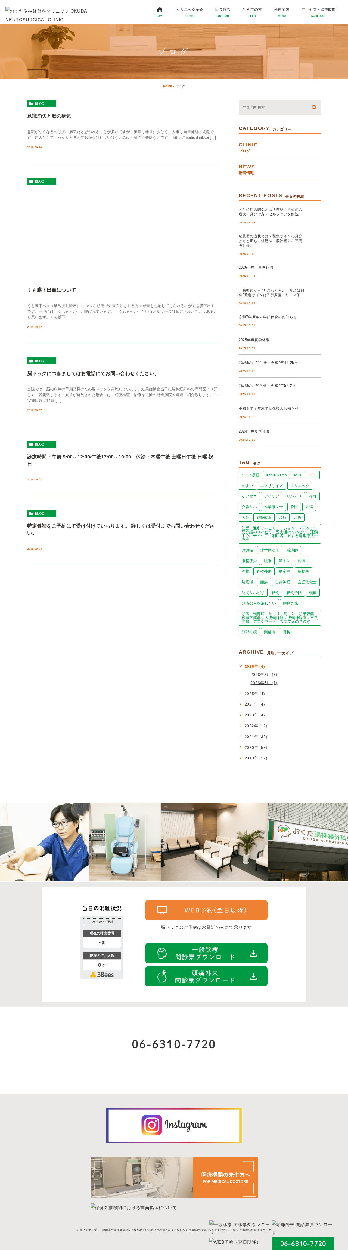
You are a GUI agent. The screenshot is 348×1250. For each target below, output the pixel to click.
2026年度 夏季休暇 (256, 267)
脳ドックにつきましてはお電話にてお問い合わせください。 (93, 373)
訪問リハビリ (253, 592)
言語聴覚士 (307, 582)
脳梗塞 (303, 571)
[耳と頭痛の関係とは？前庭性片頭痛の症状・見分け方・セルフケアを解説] (314, 213)
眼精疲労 (249, 561)
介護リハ (249, 507)
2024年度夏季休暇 (254, 431)
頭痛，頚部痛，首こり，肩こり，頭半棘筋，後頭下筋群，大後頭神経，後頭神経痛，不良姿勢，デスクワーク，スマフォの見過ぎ (280, 618)
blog (39, 103)
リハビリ (294, 496)
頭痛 (313, 592)
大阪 (245, 517)
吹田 (294, 507)
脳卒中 (284, 571)
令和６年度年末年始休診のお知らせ (269, 408)
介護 (313, 496)
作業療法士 (273, 507)
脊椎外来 (264, 571)
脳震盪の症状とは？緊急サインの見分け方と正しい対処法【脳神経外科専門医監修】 (271, 240)
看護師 (292, 550)
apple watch (276, 475)
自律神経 (282, 582)
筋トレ (284, 561)
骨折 (286, 632)
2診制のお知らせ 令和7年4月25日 (268, 363)
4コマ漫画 (250, 475)
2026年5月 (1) (264, 683)
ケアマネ (249, 496)
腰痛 (264, 582)
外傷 (309, 507)
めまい (247, 485)
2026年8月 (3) (264, 674)
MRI (297, 475)
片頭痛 (247, 550)
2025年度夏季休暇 (254, 340)
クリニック (299, 485)
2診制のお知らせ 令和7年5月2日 (267, 386)
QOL (313, 475)
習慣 (301, 561)
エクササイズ (271, 485)
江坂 (298, 517)
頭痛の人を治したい (259, 603)
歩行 (283, 517)
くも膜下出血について (51, 289)
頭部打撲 (249, 632)
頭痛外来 (290, 603)
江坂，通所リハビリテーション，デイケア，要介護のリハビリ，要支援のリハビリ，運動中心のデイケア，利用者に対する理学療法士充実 (280, 534)
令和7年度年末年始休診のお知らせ (268, 317)
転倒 (275, 592)
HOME (167, 86)
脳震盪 (247, 582)
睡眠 (268, 561)
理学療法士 (269, 550)
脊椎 (245, 571)
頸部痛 (269, 632)
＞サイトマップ (87, 1229)
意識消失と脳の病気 (49, 115)
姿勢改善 (264, 517)
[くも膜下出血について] (122, 229)
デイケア (271, 496)
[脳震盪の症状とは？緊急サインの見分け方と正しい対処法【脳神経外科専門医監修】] (314, 240)
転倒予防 (294, 592)
